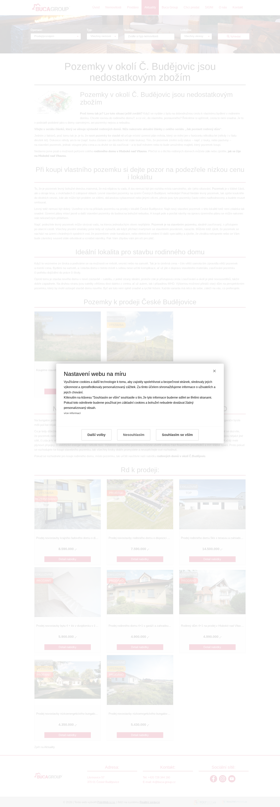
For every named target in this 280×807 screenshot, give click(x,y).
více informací (72, 413)
